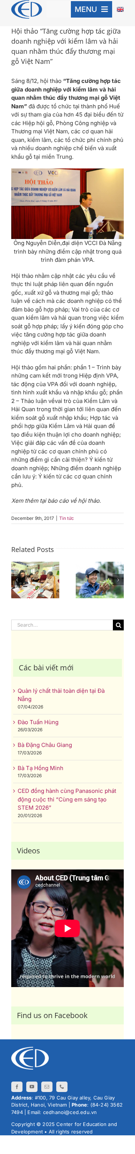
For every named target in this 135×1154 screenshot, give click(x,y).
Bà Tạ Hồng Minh (40, 768)
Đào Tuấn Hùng (38, 722)
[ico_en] (120, 9)
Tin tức (66, 518)
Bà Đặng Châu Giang (45, 744)
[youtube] (32, 1087)
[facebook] (16, 1087)
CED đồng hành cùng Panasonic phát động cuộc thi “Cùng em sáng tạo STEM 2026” (67, 799)
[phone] (62, 1087)
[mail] (46, 1087)
